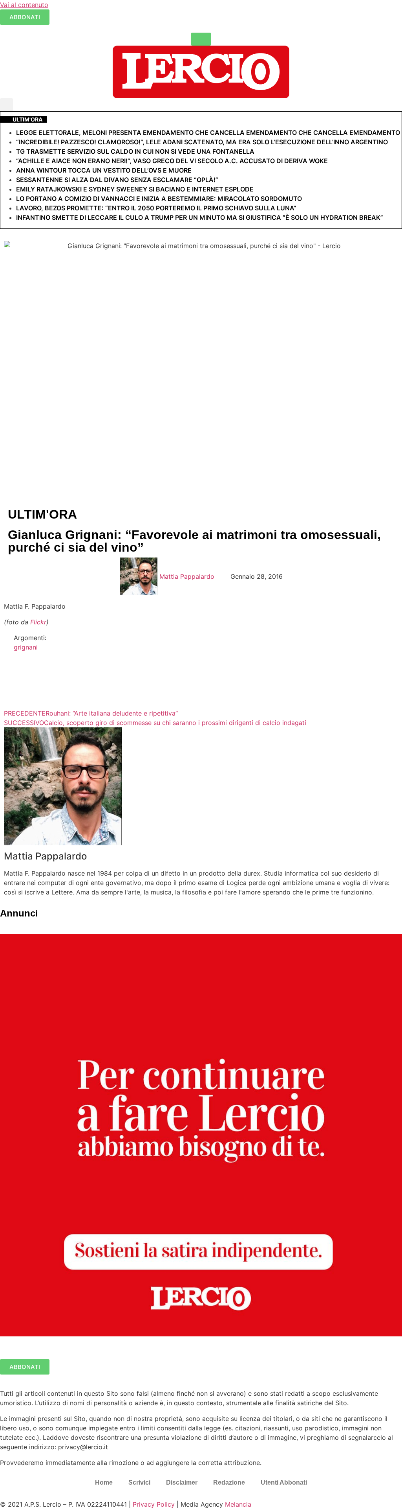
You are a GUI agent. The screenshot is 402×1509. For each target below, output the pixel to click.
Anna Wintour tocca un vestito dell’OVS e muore (104, 170)
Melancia (238, 1504)
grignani (26, 647)
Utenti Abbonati (284, 1482)
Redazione (229, 1482)
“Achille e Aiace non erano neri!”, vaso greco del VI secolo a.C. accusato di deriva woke (172, 161)
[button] (6, 104)
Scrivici (139, 1482)
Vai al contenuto (24, 5)
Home (104, 1482)
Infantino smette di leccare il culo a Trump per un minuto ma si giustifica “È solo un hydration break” (199, 217)
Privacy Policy (154, 1504)
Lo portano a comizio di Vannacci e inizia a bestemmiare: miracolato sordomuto (159, 198)
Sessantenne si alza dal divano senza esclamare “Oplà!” (117, 180)
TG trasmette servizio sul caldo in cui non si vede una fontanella (135, 151)
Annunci (19, 913)
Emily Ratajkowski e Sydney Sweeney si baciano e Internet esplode (135, 189)
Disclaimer (181, 1482)
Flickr (38, 622)
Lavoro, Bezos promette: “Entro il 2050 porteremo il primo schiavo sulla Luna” (156, 208)
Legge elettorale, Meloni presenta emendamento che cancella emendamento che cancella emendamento (208, 132)
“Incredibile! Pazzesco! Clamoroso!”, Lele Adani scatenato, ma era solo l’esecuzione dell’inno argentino (202, 142)
